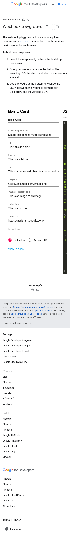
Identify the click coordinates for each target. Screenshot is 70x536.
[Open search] (53, 4)
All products (9, 506)
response (25, 41)
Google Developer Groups (16, 345)
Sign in (62, 4)
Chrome (7, 424)
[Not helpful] (28, 19)
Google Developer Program (17, 340)
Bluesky (7, 382)
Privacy (17, 520)
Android (7, 418)
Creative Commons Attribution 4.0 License (32, 307)
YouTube (7, 404)
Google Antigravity (12, 440)
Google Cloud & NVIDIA (15, 362)
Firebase (7, 429)
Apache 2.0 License (43, 310)
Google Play (9, 451)
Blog (5, 376)
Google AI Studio (11, 435)
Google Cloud (10, 446)
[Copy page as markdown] (57, 27)
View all (7, 457)
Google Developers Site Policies (26, 314)
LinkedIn (7, 393)
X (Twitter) (8, 398)
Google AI (8, 500)
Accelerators (9, 356)
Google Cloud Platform (15, 495)
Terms (6, 520)
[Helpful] (23, 19)
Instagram (8, 387)
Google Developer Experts (16, 351)
